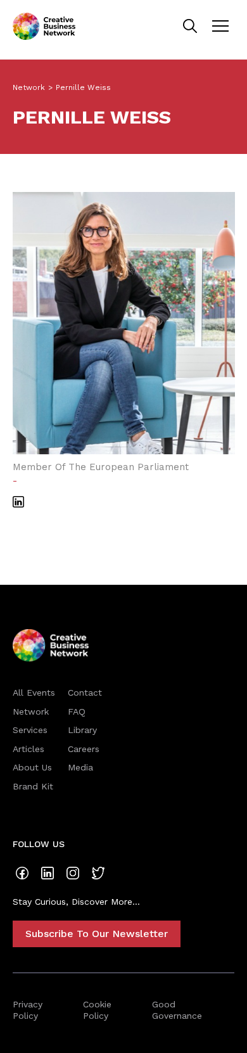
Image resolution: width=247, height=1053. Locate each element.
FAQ (77, 711)
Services (30, 730)
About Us (32, 767)
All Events (34, 692)
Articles (28, 749)
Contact (85, 692)
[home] (44, 26)
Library (82, 730)
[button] (220, 26)
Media (80, 767)
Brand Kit (33, 786)
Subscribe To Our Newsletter (96, 934)
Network (29, 87)
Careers (83, 749)
